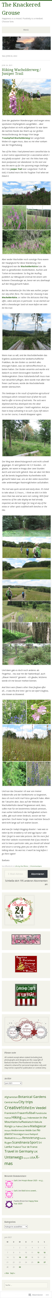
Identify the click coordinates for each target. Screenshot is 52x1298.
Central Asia (11, 1102)
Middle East (31, 1130)
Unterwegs (13, 1157)
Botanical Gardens (32, 1096)
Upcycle (26, 1158)
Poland (26, 1134)
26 (38, 1262)
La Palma (17, 1126)
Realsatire (9, 1138)
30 (20, 1267)
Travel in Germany (19, 1151)
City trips (25, 1101)
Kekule (38, 1122)
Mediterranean (18, 1130)
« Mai (6, 1273)
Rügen (8, 1142)
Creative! (13, 1107)
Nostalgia (18, 1134)
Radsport (34, 1134)
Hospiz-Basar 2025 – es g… (33, 1180)
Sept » (12, 1273)
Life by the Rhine (21, 866)
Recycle (19, 1138)
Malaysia (7, 1131)
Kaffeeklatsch (26, 1122)
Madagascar (38, 1126)
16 (20, 1257)
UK (36, 1151)
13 (44, 1252)
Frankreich (10, 1113)
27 (44, 1262)
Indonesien (33, 1117)
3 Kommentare (36, 866)
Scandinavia (20, 1142)
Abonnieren (37, 873)
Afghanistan (11, 1097)
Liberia (25, 1126)
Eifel (25, 1107)
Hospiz (24, 1118)
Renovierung (30, 1138)
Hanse (7, 1117)
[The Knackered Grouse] (26, 49)
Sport (34, 1142)
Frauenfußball (26, 1113)
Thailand (16, 1146)
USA (32, 1157)
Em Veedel (38, 1107)
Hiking (16, 1117)
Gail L (16, 1180)
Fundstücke (41, 1113)
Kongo (8, 1126)
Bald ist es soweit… (29, 1190)
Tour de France (29, 1146)
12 (38, 1252)
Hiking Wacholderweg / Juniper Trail (21, 71)
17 (26, 1257)
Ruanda (42, 1138)
